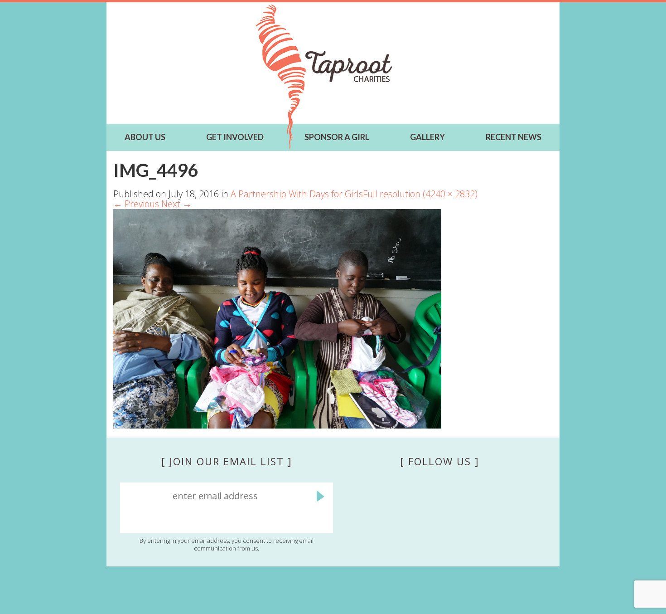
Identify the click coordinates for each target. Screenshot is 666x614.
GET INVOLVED (235, 137)
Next (176, 204)
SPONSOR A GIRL (336, 137)
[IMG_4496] (277, 318)
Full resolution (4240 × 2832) (420, 194)
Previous (136, 204)
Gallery (427, 137)
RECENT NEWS (513, 137)
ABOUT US (145, 137)
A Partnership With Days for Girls (297, 194)
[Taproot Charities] (324, 77)
